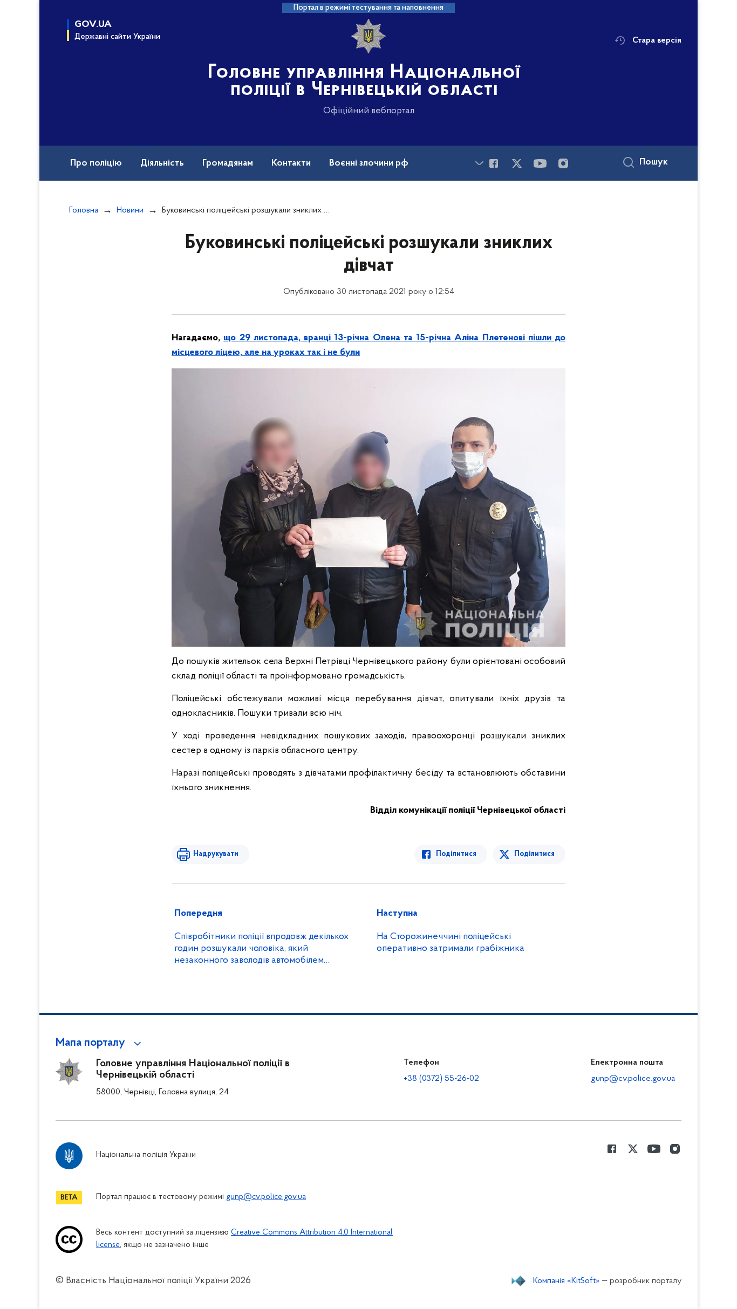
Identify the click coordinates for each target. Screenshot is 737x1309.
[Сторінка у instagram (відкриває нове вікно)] (563, 163)
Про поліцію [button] (96, 163)
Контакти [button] (291, 163)
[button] (100, 1043)
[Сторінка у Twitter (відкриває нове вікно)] (516, 163)
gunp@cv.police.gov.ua (633, 1078)
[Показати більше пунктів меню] (479, 163)
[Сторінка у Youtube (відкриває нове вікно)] (540, 163)
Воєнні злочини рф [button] (368, 163)
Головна (83, 210)
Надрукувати (215, 854)
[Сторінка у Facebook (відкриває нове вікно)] (493, 163)
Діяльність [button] (162, 163)
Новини (130, 210)
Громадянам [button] (227, 163)
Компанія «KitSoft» (566, 1281)
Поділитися (456, 854)
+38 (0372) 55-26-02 (441, 1078)
